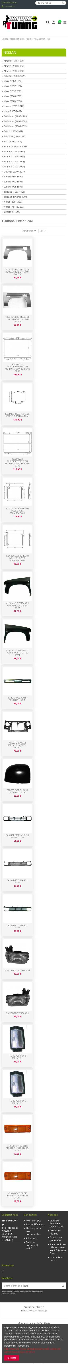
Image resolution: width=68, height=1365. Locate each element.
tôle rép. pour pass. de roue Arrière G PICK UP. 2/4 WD (17, 271)
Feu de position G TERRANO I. (17, 1057)
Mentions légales (55, 1232)
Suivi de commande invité (32, 1245)
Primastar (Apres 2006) (15, 146)
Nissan (9, 52)
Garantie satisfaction (34, 1323)
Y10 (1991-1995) (12, 212)
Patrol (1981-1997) (13, 131)
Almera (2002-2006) (14, 71)
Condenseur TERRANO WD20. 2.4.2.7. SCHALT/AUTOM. (17, 510)
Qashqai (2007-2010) (14, 171)
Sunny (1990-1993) (13, 181)
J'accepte (11, 1357)
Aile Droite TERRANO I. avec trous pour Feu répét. (17, 652)
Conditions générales (56, 1239)
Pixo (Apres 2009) (13, 141)
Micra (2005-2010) (13, 101)
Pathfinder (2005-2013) (15, 126)
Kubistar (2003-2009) (14, 76)
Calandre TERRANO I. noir (17, 926)
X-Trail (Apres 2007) (14, 206)
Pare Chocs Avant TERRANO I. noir (17, 699)
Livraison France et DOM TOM (56, 1223)
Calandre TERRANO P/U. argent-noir (17, 836)
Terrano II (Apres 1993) (15, 196)
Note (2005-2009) (13, 111)
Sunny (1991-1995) (13, 186)
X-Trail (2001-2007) (13, 201)
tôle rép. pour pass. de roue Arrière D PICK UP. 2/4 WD (17, 319)
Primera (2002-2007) (14, 166)
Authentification (35, 1224)
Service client (34, 1307)
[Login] (54, 22)
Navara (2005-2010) (14, 106)
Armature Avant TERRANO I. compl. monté (17, 745)
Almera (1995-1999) (14, 61)
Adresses (31, 1238)
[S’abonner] (63, 1286)
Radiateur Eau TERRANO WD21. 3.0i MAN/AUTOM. (17, 415)
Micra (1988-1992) (13, 81)
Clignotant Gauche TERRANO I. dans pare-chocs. (17, 1148)
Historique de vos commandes (34, 1231)
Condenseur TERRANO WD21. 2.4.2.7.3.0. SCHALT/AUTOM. (17, 558)
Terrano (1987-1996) (14, 191)
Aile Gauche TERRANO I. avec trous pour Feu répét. (17, 605)
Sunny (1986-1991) (13, 176)
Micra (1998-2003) (13, 91)
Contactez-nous (9, 2)
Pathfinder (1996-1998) (15, 116)
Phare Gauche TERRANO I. (17, 970)
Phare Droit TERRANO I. (17, 1013)
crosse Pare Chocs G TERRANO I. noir (17, 791)
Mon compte (33, 1220)
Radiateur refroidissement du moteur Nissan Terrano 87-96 (17, 462)
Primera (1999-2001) (14, 161)
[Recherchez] (63, 3)
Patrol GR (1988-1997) (15, 136)
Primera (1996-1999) (14, 156)
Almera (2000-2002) (14, 66)
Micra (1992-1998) (13, 86)
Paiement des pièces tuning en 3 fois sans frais (58, 1249)
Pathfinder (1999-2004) (15, 121)
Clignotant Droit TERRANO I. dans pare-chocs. (17, 1195)
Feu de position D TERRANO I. (17, 1102)
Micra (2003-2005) (13, 96)
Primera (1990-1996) (14, 151)
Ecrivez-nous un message (34, 1310)
